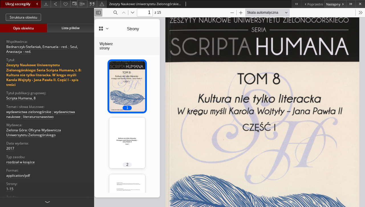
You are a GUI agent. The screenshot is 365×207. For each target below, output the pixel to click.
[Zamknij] (360, 4)
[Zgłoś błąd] (102, 4)
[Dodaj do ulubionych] (65, 4)
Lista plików (71, 28)
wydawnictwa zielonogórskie (28, 111)
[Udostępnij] (55, 4)
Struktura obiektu (23, 17)
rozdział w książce (20, 162)
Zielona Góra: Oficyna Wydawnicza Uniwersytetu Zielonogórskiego (33, 132)
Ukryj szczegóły (17, 3)
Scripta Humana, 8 (21, 98)
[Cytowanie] (92, 4)
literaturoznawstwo (38, 116)
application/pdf (18, 175)
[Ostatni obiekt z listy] (351, 4)
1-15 (9, 188)
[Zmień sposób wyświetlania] (73, 4)
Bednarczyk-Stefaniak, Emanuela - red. (37, 46)
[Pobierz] (46, 4)
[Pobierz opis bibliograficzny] (82, 4)
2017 (10, 148)
